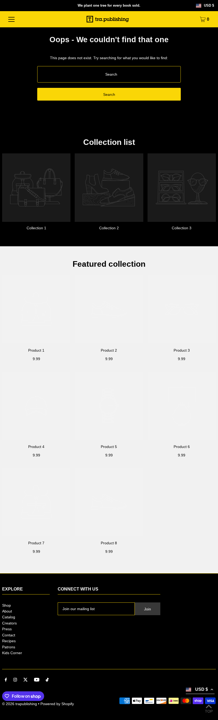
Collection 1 (36, 228)
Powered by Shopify (57, 704)
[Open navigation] (11, 19)
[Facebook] (6, 680)
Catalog (8, 617)
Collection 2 (109, 228)
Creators (9, 623)
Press (7, 629)
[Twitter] (25, 680)
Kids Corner (12, 653)
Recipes (9, 641)
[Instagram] (15, 680)
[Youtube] (36, 680)
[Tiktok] (47, 680)
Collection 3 (181, 228)
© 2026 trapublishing (19, 704)
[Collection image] (36, 187)
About (7, 611)
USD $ (209, 6)
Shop (6, 605)
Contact (8, 635)
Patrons (8, 647)
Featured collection (109, 264)
